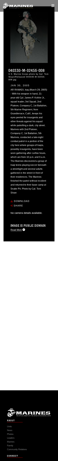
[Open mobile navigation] (53, 6)
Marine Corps (29, 412)
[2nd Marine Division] (18, 6)
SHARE (18, 205)
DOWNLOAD (21, 201)
